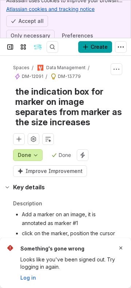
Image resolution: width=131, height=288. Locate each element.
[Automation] (82, 155)
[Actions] (116, 69)
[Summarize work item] (48, 139)
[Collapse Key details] (7, 187)
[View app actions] (33, 139)
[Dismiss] (120, 248)
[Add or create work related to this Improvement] (19, 139)
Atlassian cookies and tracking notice (50, 9)
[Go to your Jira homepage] (38, 47)
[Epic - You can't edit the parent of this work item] (17, 76)
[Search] (52, 47)
